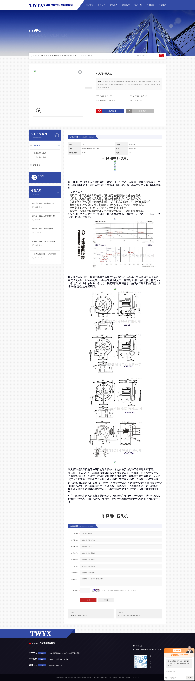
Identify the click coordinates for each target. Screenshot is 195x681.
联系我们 (162, 5)
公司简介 (52, 659)
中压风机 (56, 55)
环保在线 (129, 677)
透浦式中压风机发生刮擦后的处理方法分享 (47, 203)
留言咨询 (142, 111)
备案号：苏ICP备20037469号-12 (97, 677)
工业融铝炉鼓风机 (40, 153)
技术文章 (138, 5)
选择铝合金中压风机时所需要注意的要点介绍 (48, 241)
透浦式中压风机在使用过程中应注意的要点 (47, 216)
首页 (42, 55)
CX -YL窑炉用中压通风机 (78, 615)
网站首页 (89, 5)
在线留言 (150, 5)
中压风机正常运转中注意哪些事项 (44, 254)
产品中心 (113, 5)
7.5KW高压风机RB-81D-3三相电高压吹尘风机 (64, 653)
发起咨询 (189, 678)
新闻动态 (126, 5)
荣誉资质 (59, 659)
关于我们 (101, 5)
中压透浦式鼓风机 (68, 55)
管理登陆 (136, 677)
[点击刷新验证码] (96, 590)
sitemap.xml (113, 677)
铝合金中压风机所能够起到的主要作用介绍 (47, 229)
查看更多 (36, 165)
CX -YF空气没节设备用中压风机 (129, 615)
